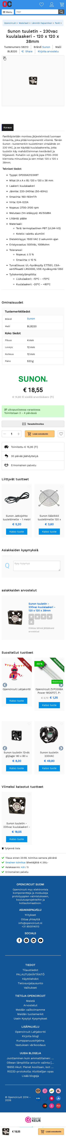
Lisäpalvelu (30, 1026)
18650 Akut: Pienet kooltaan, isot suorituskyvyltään (30, 1067)
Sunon (31, 318)
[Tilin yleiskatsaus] (49, 4)
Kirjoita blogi (30, 1036)
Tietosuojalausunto (30, 983)
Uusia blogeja (30, 1053)
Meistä (30, 1001)
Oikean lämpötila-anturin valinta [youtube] (30, 1062)
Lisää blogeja (30, 1075)
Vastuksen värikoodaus (30, 1045)
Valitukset (30, 987)
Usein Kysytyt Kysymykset (30, 1018)
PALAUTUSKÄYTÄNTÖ (30, 974)
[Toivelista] (39, 4)
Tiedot (30, 965)
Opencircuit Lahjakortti (30, 1031)
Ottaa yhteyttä (30, 919)
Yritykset (30, 915)
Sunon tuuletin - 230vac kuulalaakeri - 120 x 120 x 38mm (42, 607)
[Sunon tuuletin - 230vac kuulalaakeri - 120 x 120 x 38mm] (15, 618)
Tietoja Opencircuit (30, 995)
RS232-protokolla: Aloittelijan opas (30, 1071)
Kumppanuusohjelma (30, 1040)
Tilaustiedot (30, 970)
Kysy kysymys (22, 563)
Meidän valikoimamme (30, 1009)
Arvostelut (30, 1005)
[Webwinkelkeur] (33, 1120)
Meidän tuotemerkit (30, 1014)
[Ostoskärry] (59, 4)
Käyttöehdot (30, 978)
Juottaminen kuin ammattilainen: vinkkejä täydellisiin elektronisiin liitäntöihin (30, 1058)
